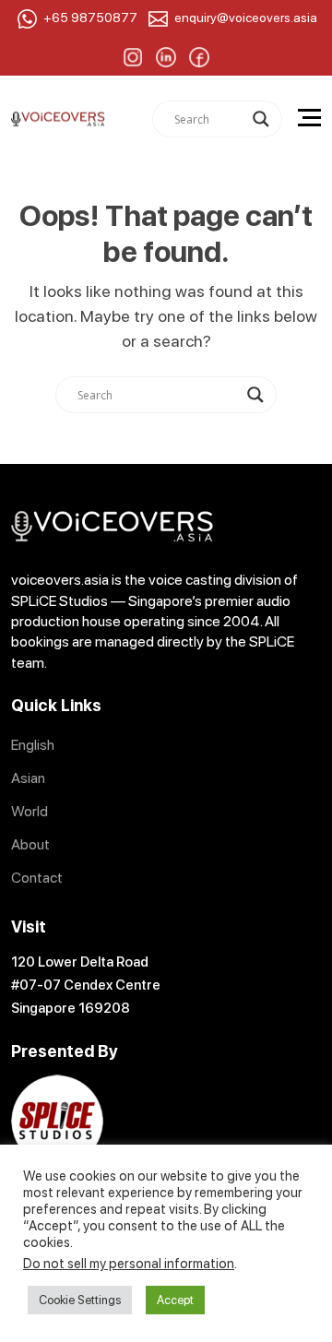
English (32, 745)
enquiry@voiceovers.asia (245, 17)
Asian (28, 778)
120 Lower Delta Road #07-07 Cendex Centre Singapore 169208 (85, 985)
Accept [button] (175, 1300)
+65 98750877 (90, 17)
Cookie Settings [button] (80, 1300)
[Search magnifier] (261, 119)
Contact (37, 877)
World (29, 811)
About (30, 844)
